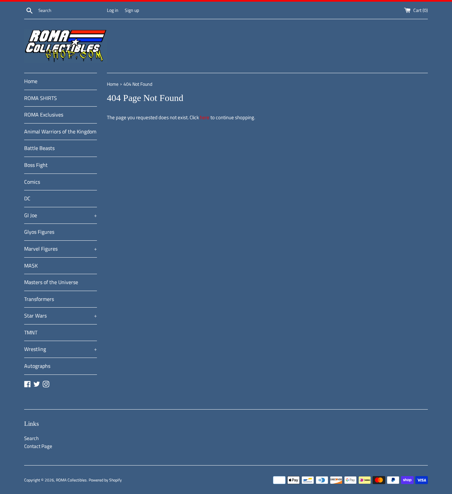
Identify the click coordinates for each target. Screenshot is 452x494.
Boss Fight (36, 165)
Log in (112, 10)
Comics (32, 182)
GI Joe (60, 215)
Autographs (37, 366)
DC (27, 198)
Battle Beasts (39, 148)
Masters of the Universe (51, 282)
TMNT (30, 332)
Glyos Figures (39, 232)
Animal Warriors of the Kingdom (60, 131)
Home (30, 81)
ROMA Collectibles (71, 480)
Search (31, 438)
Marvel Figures (60, 249)
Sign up (132, 10)
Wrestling (60, 349)
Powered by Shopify (105, 480)
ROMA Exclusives (43, 115)
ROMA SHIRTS (40, 98)
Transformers (39, 299)
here (204, 117)
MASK (31, 266)
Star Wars (60, 316)
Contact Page (38, 446)
